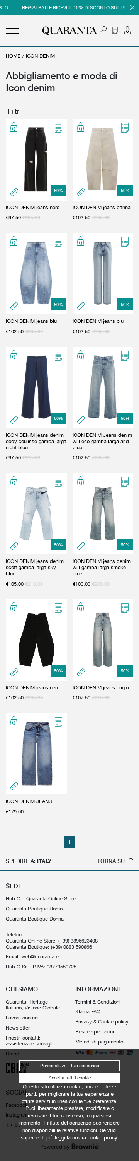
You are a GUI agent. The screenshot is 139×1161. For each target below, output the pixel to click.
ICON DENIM (40, 56)
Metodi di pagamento (99, 1042)
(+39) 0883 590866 (71, 947)
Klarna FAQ (87, 1011)
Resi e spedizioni (94, 1032)
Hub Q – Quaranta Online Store (41, 899)
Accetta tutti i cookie (70, 1078)
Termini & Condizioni (97, 1002)
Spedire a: (28, 861)
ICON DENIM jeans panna (102, 207)
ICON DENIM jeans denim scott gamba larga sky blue (35, 567)
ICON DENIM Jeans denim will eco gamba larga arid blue (102, 441)
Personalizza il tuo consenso (69, 1065)
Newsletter (18, 1028)
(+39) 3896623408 (78, 941)
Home (13, 56)
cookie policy (102, 1138)
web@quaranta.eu (41, 957)
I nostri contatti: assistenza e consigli (29, 1041)
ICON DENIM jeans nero (32, 207)
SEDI (13, 885)
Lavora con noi (22, 1018)
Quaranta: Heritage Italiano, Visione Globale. (33, 1005)
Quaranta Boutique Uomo (34, 909)
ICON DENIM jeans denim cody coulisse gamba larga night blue (36, 441)
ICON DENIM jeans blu (31, 321)
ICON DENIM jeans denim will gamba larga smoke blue (102, 567)
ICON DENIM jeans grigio (101, 687)
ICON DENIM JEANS (29, 801)
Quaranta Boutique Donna (35, 919)
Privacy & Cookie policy (102, 1022)
